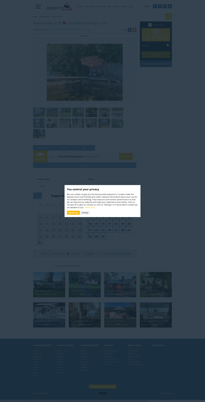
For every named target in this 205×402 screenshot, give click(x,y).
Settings (85, 212)
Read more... (90, 207)
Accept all (73, 212)
